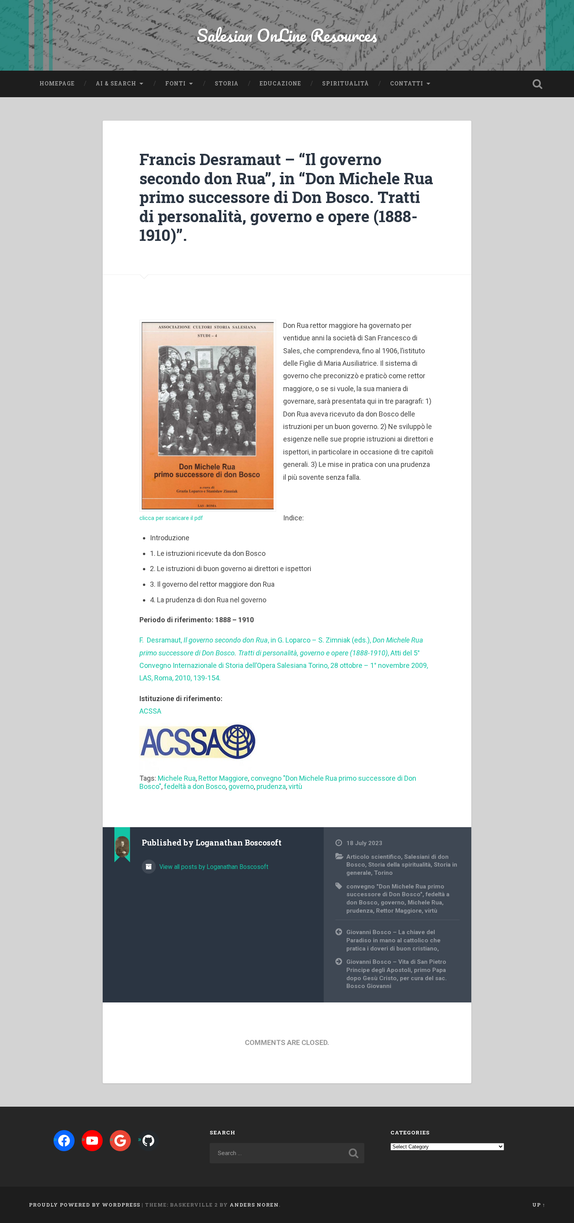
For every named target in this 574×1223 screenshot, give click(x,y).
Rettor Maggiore (223, 778)
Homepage (57, 83)
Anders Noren (254, 1205)
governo (241, 786)
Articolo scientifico (373, 856)
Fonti (175, 83)
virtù (295, 786)
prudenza (271, 786)
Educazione (280, 83)
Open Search (537, 84)
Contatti (406, 83)
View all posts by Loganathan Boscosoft (213, 867)
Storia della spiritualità (399, 864)
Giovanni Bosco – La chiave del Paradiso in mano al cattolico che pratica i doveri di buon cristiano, (393, 940)
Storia (227, 83)
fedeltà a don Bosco (195, 786)
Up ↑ (538, 1205)
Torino (383, 872)
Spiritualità (345, 83)
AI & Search (116, 83)
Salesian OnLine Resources (287, 35)
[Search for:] (287, 1153)
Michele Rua (177, 778)
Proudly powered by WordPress (84, 1205)
